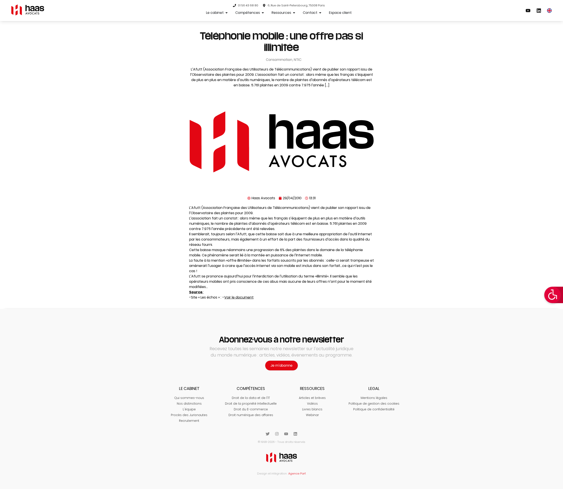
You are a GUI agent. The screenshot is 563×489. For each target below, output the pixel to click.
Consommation (279, 59)
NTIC (298, 59)
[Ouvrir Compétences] (263, 12)
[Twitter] (268, 434)
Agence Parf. (297, 473)
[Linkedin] (295, 434)
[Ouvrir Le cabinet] (226, 12)
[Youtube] (286, 434)
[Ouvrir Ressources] (294, 12)
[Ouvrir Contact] (320, 12)
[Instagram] (277, 434)
